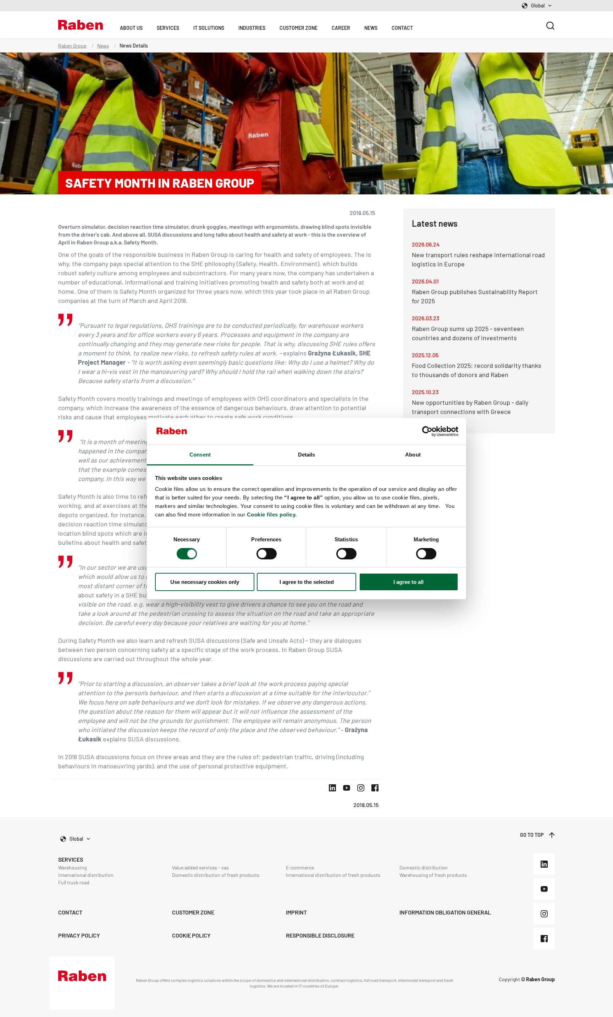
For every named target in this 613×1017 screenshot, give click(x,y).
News (370, 28)
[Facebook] (544, 938)
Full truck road (73, 882)
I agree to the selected (307, 582)
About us (131, 28)
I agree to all (408, 582)
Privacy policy (79, 935)
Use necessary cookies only (204, 582)
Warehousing (72, 867)
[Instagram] (544, 913)
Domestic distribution (423, 867)
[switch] (266, 553)
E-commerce (300, 867)
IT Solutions (208, 28)
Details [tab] (306, 455)
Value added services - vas (200, 867)
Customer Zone (298, 28)
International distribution (86, 875)
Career (341, 28)
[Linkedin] (544, 864)
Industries (251, 28)
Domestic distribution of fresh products (215, 875)
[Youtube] (544, 889)
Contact (402, 28)
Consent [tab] (200, 455)
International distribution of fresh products (333, 875)
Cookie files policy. (272, 515)
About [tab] (413, 455)
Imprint (296, 912)
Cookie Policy (191, 935)
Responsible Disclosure (320, 935)
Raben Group (72, 46)
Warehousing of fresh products (433, 875)
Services (168, 28)
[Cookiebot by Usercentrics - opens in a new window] (427, 431)
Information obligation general (445, 912)
